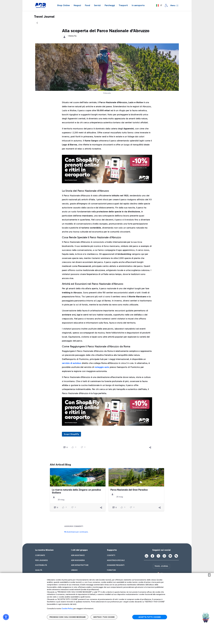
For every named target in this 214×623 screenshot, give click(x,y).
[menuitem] (40, 555)
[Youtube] (170, 556)
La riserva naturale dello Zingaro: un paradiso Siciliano (76, 491)
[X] (158, 556)
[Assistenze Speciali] (166, 5)
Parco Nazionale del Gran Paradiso (129, 489)
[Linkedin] (146, 556)
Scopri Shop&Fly (71, 434)
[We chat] (176, 556)
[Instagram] (164, 556)
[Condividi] (150, 447)
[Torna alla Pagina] (37, 23)
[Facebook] (152, 556)
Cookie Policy (67, 608)
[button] (159, 5)
